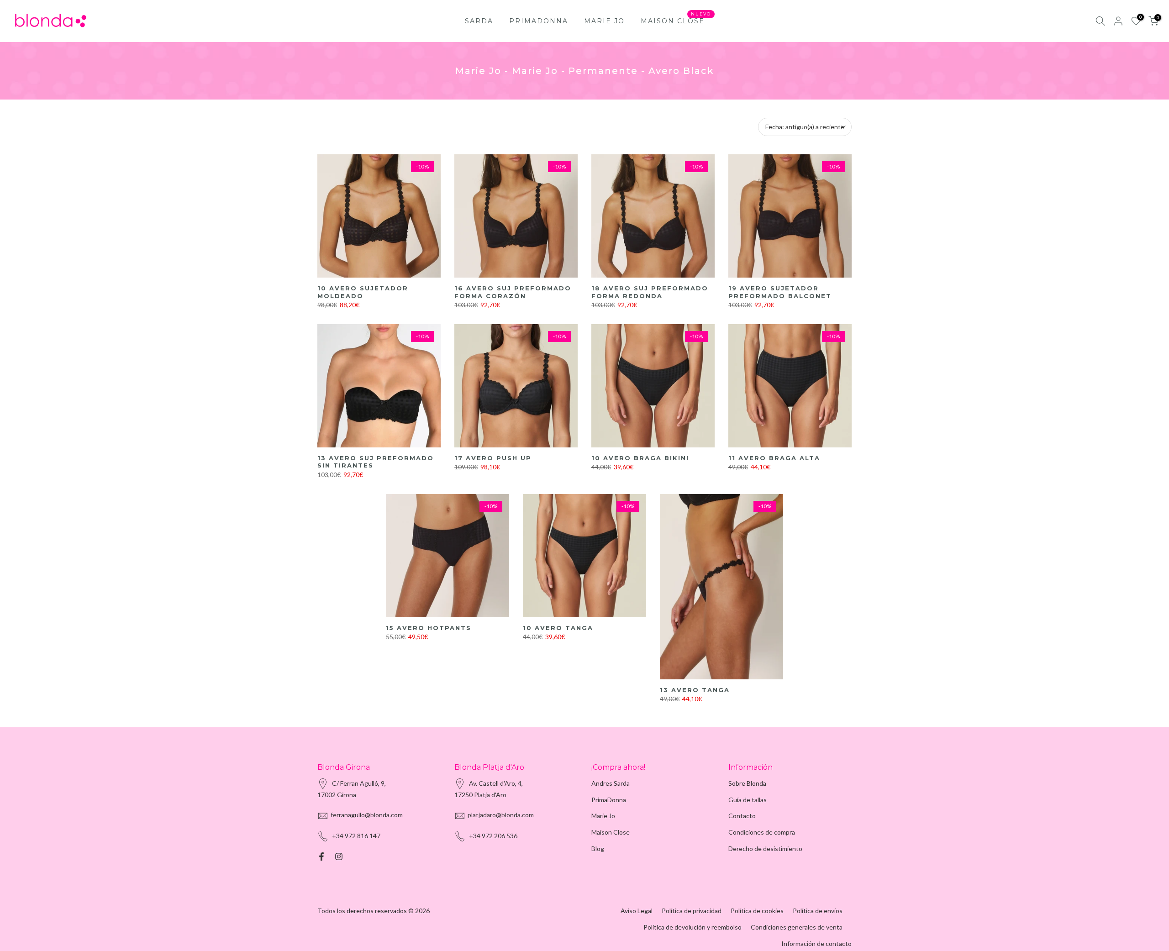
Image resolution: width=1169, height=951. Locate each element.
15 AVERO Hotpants (428, 627)
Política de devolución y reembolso (692, 927)
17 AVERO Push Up (493, 458)
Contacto (742, 816)
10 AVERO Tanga (558, 627)
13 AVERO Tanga (695, 690)
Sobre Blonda (747, 783)
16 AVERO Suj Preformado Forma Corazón (512, 291)
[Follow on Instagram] (339, 856)
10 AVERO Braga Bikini (640, 458)
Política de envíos (818, 910)
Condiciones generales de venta (797, 927)
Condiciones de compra (761, 832)
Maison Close (610, 832)
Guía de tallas (747, 800)
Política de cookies (757, 910)
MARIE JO (604, 21)
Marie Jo (603, 816)
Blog (597, 848)
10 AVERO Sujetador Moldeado (362, 291)
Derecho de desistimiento (765, 848)
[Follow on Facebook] (321, 856)
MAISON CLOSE (676, 20)
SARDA (479, 21)
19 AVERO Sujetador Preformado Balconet (780, 291)
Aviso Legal (637, 910)
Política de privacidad (691, 910)
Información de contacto (816, 943)
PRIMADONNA (538, 21)
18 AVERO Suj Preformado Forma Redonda (649, 291)
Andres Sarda (610, 783)
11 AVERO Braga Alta (774, 458)
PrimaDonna (608, 800)
